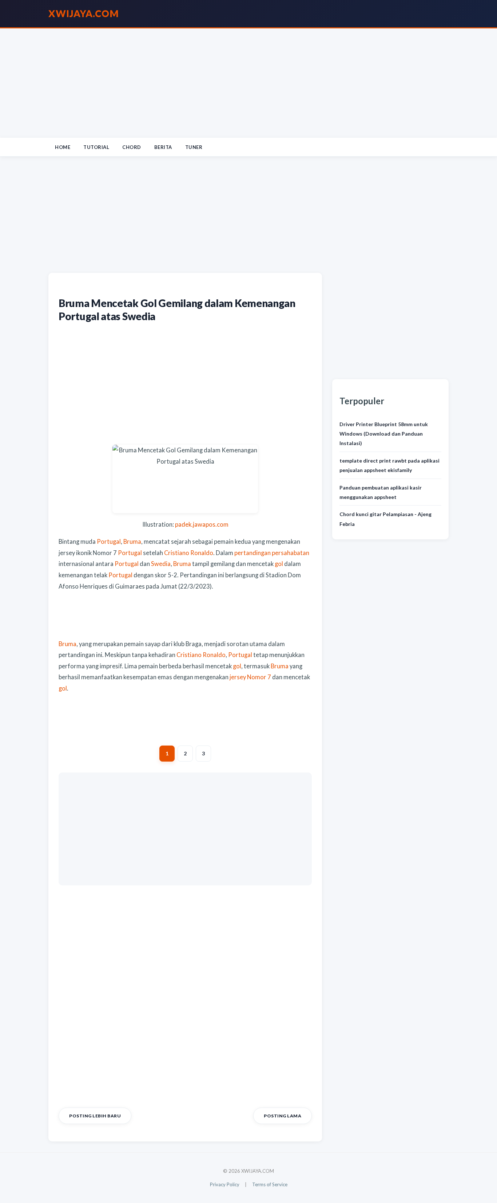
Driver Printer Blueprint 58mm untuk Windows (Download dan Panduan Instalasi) (383, 434)
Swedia (161, 563)
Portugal (109, 541)
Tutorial (96, 147)
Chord (131, 147)
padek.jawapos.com (201, 524)
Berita (163, 147)
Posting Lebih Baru (95, 1116)
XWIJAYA (83, 13)
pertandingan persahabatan (271, 553)
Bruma (132, 541)
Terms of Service (269, 1184)
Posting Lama (282, 1116)
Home (62, 147)
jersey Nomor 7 (250, 677)
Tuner (194, 147)
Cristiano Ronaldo (188, 553)
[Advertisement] (248, 83)
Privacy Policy (224, 1184)
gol (279, 563)
